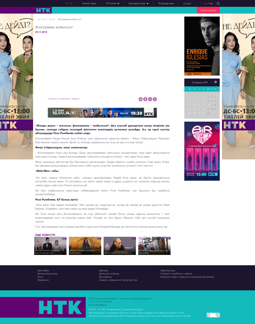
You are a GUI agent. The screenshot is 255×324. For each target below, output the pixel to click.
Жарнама (103, 270)
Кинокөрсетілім (137, 3)
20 (194, 109)
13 (195, 104)
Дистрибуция (105, 276)
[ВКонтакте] (141, 99)
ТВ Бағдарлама (166, 3)
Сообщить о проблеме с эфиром (63, 98)
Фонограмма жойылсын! (69, 19)
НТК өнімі (111, 3)
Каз (205, 3)
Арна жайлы (43, 270)
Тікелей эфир (89, 3)
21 (199, 109)
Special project (208, 10)
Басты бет (42, 19)
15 (204, 104)
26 (190, 113)
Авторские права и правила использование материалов (187, 276)
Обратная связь (167, 270)
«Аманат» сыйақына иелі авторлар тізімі (118, 279)
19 (190, 109)
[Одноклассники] (145, 99)
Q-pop (187, 3)
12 (190, 104)
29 (204, 113)
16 (208, 104)
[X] (155, 99)
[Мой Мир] (150, 99)
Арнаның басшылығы (47, 273)
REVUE (68, 3)
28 (199, 113)
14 (199, 104)
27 (194, 113)
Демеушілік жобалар (109, 273)
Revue (40, 276)
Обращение (43, 279)
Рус (211, 3)
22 (204, 109)
